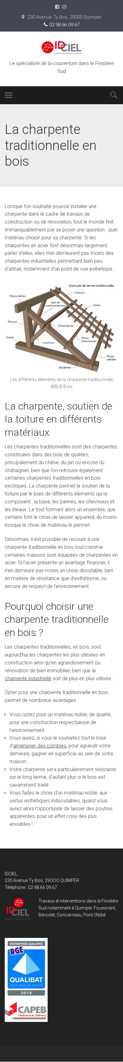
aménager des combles (39, 746)
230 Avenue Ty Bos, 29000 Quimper (64, 17)
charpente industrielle (28, 678)
